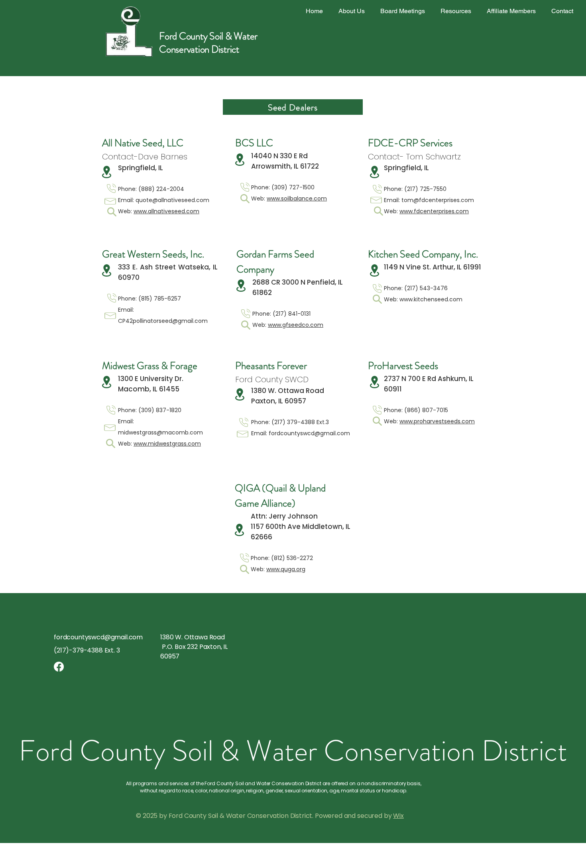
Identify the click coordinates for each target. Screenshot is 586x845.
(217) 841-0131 (292, 314)
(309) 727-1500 (293, 187)
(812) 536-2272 (292, 558)
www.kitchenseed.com (430, 299)
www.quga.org (285, 569)
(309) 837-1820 (159, 410)
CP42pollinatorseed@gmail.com (163, 321)
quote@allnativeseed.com (172, 200)
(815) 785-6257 (159, 299)
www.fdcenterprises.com (434, 211)
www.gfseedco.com (295, 325)
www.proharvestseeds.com (437, 421)
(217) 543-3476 (426, 288)
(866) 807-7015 (426, 410)
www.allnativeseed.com (166, 211)
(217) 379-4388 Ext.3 (300, 422)
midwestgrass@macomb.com (160, 432)
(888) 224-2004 (161, 189)
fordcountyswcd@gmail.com (309, 433)
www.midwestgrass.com (167, 444)
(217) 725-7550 (425, 189)
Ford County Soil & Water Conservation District (208, 43)
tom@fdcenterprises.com (437, 200)
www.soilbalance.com (297, 198)
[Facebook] (59, 667)
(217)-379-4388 (78, 650)
